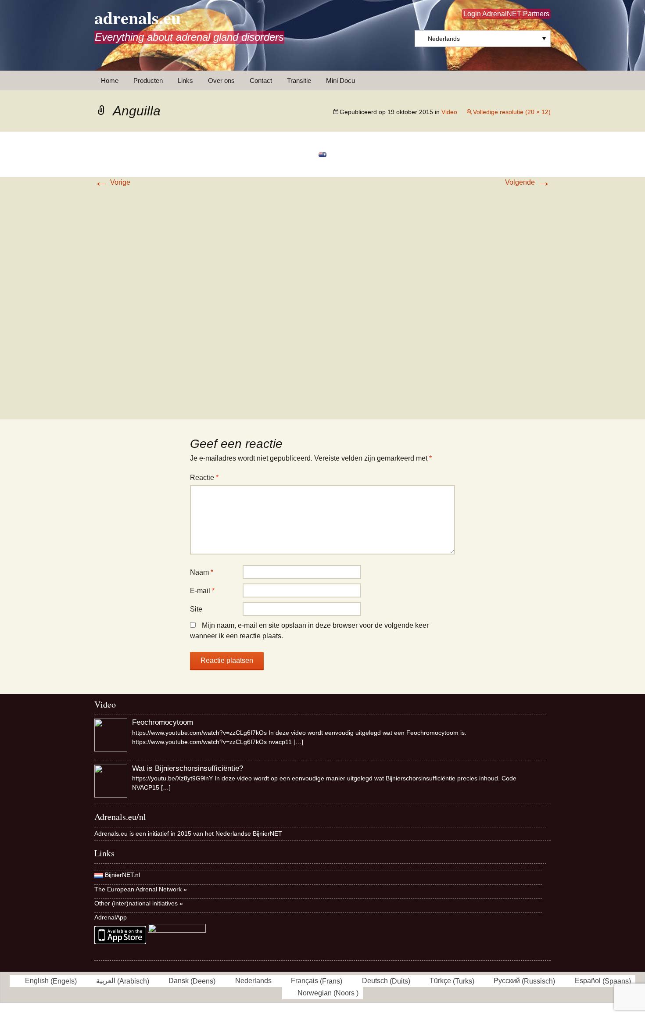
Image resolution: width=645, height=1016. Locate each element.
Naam (201, 572)
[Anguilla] (322, 154)
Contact (261, 80)
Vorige (112, 182)
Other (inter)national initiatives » (138, 903)
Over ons (221, 80)
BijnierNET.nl (122, 874)
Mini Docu (340, 80)
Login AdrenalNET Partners (506, 14)
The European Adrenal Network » (140, 889)
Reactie (204, 477)
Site (196, 609)
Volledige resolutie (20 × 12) (512, 111)
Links (185, 80)
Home (109, 80)
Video (449, 111)
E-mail (202, 590)
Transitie (299, 80)
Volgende (528, 182)
